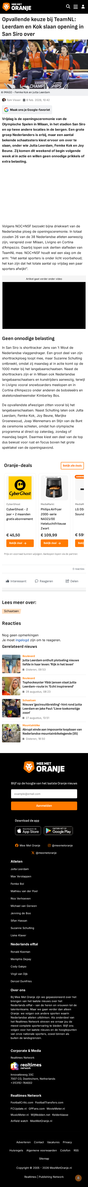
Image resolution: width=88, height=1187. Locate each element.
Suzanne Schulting (22, 928)
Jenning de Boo (21, 913)
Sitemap (44, 1158)
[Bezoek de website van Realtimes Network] (26, 1066)
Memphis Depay (21, 959)
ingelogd (22, 640)
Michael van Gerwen (24, 905)
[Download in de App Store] (28, 830)
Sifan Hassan (19, 920)
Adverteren (23, 1142)
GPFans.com (37, 1108)
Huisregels (16, 1150)
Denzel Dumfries (21, 981)
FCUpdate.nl (19, 1108)
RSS (76, 1150)
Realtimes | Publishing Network (44, 1176)
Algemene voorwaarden (41, 1150)
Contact (39, 1142)
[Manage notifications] (78, 1178)
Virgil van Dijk (19, 973)
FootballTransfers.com (49, 1102)
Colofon (65, 1150)
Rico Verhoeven (21, 898)
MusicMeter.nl (20, 1114)
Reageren (46, 581)
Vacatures (53, 1142)
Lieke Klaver (18, 935)
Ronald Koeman (20, 951)
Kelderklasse (60, 1114)
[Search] (68, 7)
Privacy (67, 1142)
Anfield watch (19, 1120)
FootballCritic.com (22, 1102)
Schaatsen (11, 611)
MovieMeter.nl (56, 1108)
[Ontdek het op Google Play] (58, 830)
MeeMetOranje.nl (41, 1120)
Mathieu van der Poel (24, 891)
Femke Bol (17, 883)
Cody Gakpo (18, 966)
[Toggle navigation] (75, 6)
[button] (83, 6)
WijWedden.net (40, 1114)
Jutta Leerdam (20, 869)
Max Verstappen (21, 876)
